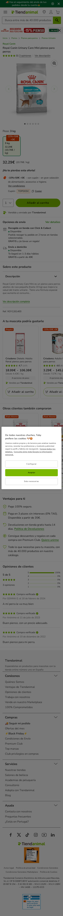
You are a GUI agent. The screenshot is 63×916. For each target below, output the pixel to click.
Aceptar (31, 472)
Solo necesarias (31, 481)
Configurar (31, 463)
